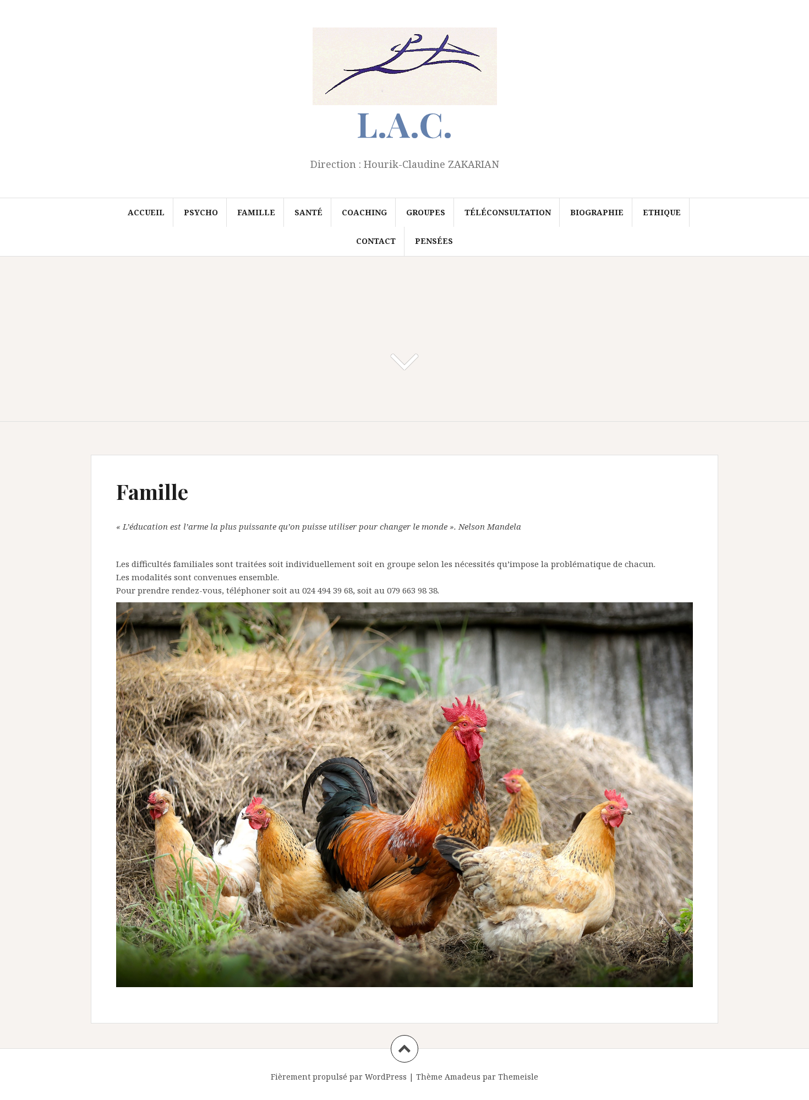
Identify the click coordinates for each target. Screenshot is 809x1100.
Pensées (434, 241)
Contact (376, 241)
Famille (256, 212)
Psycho (201, 212)
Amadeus (462, 1076)
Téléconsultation (507, 212)
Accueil (146, 212)
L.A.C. (404, 123)
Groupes (425, 212)
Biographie (597, 212)
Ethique (662, 212)
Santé (308, 212)
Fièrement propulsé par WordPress (339, 1076)
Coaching (364, 212)
